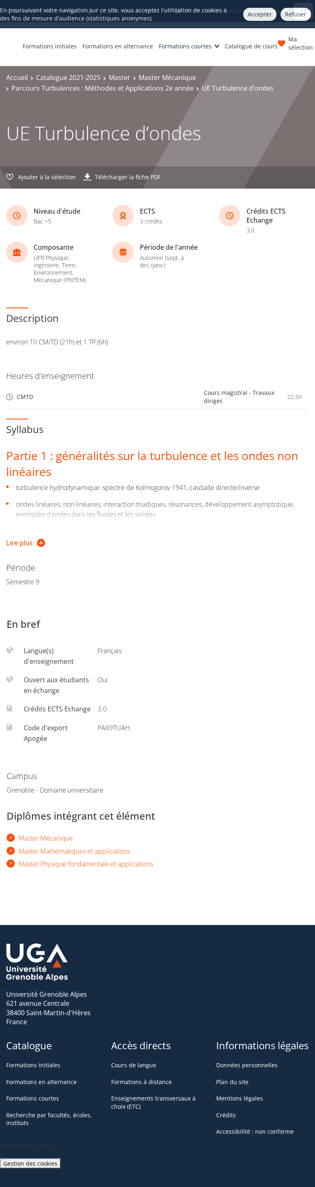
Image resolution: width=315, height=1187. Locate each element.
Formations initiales (50, 46)
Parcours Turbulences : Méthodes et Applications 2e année (102, 88)
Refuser (295, 14)
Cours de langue (133, 1065)
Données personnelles (247, 1065)
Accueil (17, 77)
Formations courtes (185, 46)
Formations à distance (141, 1082)
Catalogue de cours (251, 46)
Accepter (260, 14)
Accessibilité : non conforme (255, 1131)
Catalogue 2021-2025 (68, 77)
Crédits (226, 1115)
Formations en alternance (117, 46)
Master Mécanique (167, 77)
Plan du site (232, 1082)
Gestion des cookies (30, 1163)
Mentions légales (239, 1098)
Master (119, 77)
